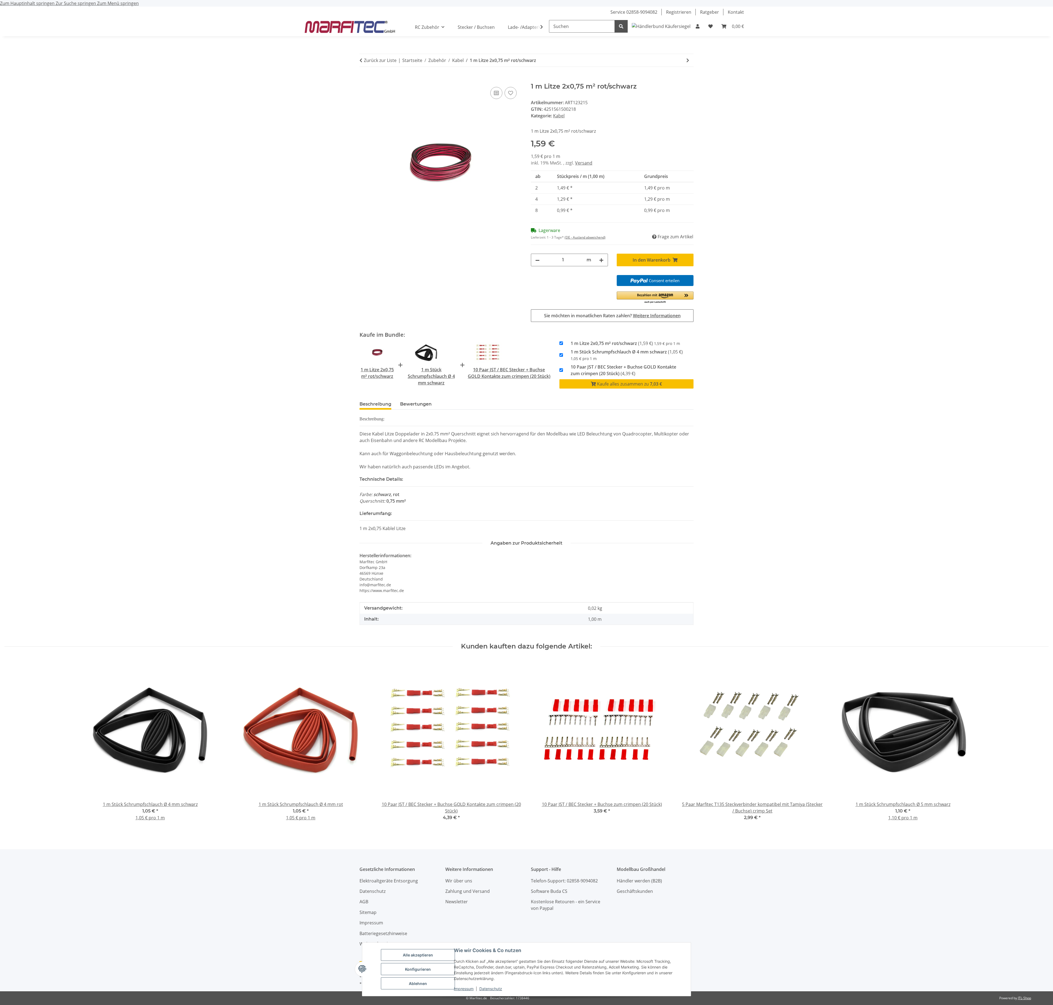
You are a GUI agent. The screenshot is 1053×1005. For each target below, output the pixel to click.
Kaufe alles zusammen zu (629, 384)
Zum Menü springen (118, 3)
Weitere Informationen (657, 316)
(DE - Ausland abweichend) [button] (585, 237)
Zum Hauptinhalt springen (28, 3)
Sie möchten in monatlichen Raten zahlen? (612, 316)
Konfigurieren (418, 969)
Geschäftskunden (635, 891)
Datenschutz (490, 988)
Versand (583, 163)
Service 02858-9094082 (633, 12)
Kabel (559, 116)
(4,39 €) (623, 370)
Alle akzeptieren (418, 955)
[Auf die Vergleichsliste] (496, 93)
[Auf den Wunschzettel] (511, 93)
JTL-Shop (1024, 998)
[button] (697, 26)
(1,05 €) (627, 355)
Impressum (464, 988)
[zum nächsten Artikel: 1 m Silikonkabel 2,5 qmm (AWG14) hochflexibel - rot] (687, 60)
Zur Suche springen (76, 3)
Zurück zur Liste (380, 60)
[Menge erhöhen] (601, 260)
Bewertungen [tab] (416, 404)
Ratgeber (709, 12)
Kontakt (736, 12)
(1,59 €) (625, 343)
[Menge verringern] (537, 260)
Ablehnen (418, 983)
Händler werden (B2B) (639, 881)
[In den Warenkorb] (364, 80)
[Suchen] (621, 26)
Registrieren (678, 12)
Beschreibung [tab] (375, 404)
